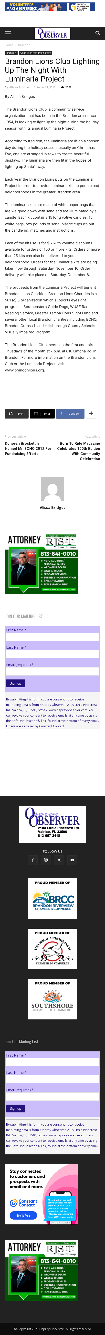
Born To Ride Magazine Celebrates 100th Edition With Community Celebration (78, 451)
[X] (59, 860)
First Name (16, 630)
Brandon (24, 45)
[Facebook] (33, 860)
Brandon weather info (41, 777)
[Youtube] (72, 860)
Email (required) (20, 664)
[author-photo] (52, 501)
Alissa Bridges (19, 87)
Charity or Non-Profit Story (35, 52)
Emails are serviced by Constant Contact (35, 726)
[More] (91, 414)
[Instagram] (46, 860)
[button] (8, 33)
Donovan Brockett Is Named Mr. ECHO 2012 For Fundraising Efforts (28, 448)
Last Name (16, 647)
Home (9, 45)
